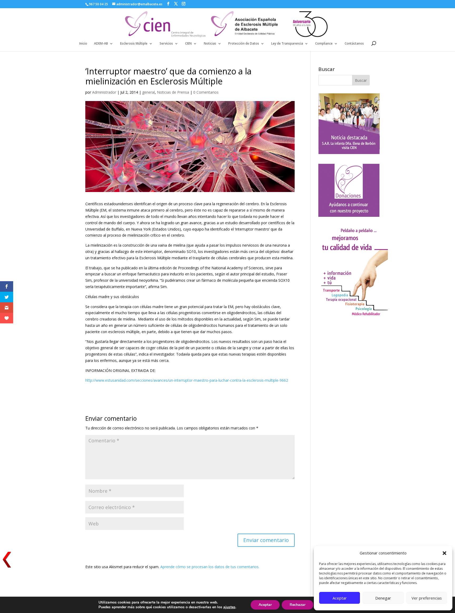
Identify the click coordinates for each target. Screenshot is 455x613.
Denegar (383, 598)
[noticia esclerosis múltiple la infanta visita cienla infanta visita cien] (349, 152)
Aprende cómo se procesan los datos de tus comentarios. (209, 566)
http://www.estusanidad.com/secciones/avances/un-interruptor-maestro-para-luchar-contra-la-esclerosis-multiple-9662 (186, 380)
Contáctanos (354, 44)
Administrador (104, 92)
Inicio (83, 44)
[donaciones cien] (353, 315)
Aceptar (340, 598)
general (148, 92)
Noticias (210, 44)
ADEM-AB (101, 44)
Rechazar (297, 604)
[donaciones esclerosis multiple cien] (348, 215)
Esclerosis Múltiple (133, 44)
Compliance (324, 44)
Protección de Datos (243, 44)
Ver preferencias (427, 598)
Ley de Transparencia (287, 44)
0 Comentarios (206, 92)
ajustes (229, 607)
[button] (444, 553)
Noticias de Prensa (173, 92)
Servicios (166, 44)
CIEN (188, 44)
